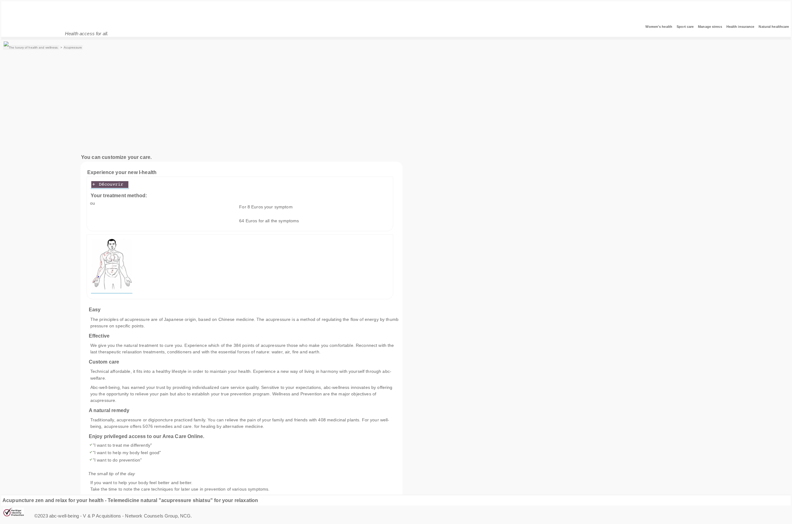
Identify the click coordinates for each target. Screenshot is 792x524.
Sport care (685, 26)
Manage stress (710, 26)
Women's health (658, 26)
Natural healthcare (774, 26)
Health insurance (740, 26)
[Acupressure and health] (31, 47)
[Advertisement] (396, 102)
